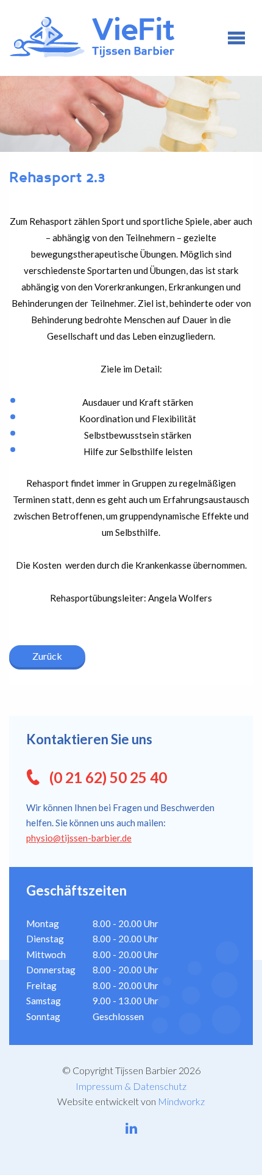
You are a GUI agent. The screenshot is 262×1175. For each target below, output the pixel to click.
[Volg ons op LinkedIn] (131, 1128)
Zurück (47, 656)
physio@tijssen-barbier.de (79, 837)
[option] (131, 114)
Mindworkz (181, 1101)
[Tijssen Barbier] (114, 37)
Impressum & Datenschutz (131, 1086)
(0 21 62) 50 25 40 (108, 777)
